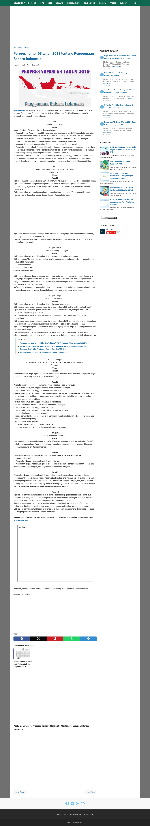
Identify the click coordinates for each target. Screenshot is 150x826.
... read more (116, 66)
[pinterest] (55, 638)
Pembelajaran (73, 3)
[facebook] (21, 638)
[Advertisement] (75, 26)
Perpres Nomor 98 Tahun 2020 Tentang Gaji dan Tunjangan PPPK (44, 352)
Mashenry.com (24, 3)
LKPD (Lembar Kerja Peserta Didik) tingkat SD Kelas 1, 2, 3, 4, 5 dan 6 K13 (123, 149)
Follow (102, 3)
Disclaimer (77, 814)
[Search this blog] (135, 3)
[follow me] (77, 804)
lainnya (123, 3)
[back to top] (145, 820)
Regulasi (59, 3)
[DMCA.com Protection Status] (108, 219)
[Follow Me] (72, 804)
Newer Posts (19, 792)
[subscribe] (83, 804)
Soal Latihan (89, 3)
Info (42, 3)
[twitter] (38, 638)
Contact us (67, 814)
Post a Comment (33, 65)
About (59, 814)
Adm (50, 3)
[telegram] (88, 638)
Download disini (21, 520)
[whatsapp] (71, 638)
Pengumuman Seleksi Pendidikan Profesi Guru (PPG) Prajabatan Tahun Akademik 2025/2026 (54, 343)
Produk (113, 3)
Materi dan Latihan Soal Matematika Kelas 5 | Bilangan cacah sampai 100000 (121, 175)
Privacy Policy (88, 814)
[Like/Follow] (67, 804)
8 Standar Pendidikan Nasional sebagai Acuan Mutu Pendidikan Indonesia (122, 202)
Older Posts (90, 792)
